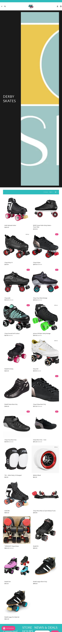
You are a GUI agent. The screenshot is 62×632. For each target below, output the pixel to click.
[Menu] (1, 6)
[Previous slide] (5, 209)
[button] (51, 192)
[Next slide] (28, 209)
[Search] (5, 6)
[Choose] (28, 220)
